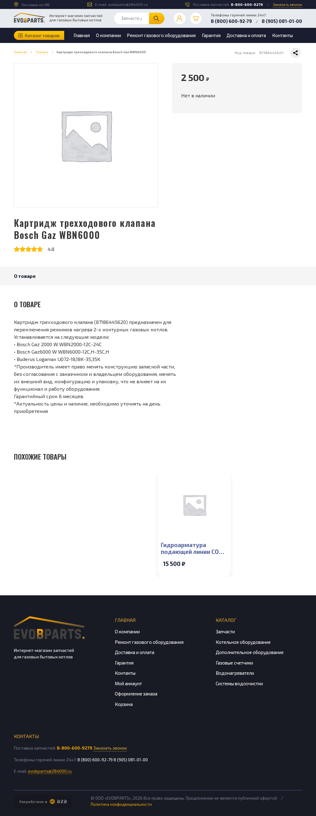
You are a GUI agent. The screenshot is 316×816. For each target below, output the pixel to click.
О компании (108, 35)
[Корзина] (196, 18)
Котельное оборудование (243, 642)
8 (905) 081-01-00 (282, 21)
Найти (156, 18)
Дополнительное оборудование (250, 652)
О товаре (25, 276)
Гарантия (211, 35)
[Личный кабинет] (179, 18)
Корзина (124, 704)
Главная (81, 35)
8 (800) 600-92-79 (231, 21)
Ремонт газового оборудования (161, 35)
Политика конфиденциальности (121, 804)
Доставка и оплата (246, 35)
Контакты (282, 35)
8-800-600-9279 (247, 4)
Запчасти (225, 631)
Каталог (226, 620)
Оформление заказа (136, 693)
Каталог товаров (42, 35)
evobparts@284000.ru (128, 4)
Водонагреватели (235, 673)
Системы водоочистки (239, 683)
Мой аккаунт (128, 683)
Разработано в (33, 801)
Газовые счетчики (234, 662)
